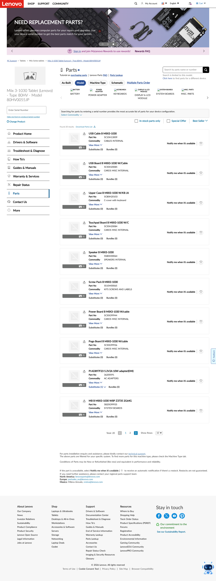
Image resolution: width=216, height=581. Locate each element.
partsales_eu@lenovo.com (80, 479)
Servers (55, 531)
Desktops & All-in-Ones (63, 519)
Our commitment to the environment (173, 526)
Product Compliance (27, 527)
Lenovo (102, 565)
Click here (167, 78)
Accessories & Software (63, 527)
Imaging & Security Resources (100, 555)
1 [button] (125, 433)
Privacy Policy (108, 569)
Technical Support (136, 454)
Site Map (123, 569)
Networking (57, 539)
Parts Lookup (116, 75)
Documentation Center (97, 515)
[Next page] (204, 51)
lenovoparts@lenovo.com (87, 477)
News (20, 515)
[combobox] (71, 115)
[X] (166, 516)
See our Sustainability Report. (171, 532)
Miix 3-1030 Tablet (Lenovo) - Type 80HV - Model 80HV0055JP (74, 61)
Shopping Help (127, 515)
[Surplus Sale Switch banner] (108, 44)
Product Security (25, 531)
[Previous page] (12, 51)
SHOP (31, 4)
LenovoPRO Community (132, 551)
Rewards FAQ (142, 51)
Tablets (55, 515)
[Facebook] (159, 516)
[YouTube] (174, 516)
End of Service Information (99, 531)
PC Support (12, 61)
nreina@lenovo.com (93, 482)
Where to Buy (127, 511)
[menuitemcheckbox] (75, 98)
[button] (136, 4)
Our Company (24, 511)
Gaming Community (130, 543)
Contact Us (91, 547)
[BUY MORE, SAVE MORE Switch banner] (102, 44)
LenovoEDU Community (132, 547)
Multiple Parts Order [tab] (138, 82)
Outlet (55, 547)
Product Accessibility (130, 535)
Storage (55, 535)
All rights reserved (116, 565)
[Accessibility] (183, 3)
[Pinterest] (182, 516)
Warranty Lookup (94, 535)
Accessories (91, 543)
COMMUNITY (60, 4)
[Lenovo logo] (12, 4)
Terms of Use (69, 569)
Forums (123, 527)
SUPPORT (43, 4)
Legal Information (25, 539)
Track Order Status (129, 519)
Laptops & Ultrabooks (62, 511)
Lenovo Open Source (27, 535)
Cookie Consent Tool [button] (89, 569)
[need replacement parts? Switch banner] (113, 44)
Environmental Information (133, 539)
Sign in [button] (77, 51)
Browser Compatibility (142, 569)
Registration (126, 531)
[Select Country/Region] (164, 3)
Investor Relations (26, 519)
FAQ (105, 75)
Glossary (90, 559)
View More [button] (94, 145)
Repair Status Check (95, 551)
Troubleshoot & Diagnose (98, 519)
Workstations (58, 523)
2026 (96, 565)
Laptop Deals (58, 543)
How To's (90, 523)
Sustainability (23, 523)
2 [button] (130, 433)
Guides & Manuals (95, 527)
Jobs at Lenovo (24, 543)
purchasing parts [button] (79, 75)
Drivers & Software (95, 511)
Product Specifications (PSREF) (135, 523)
